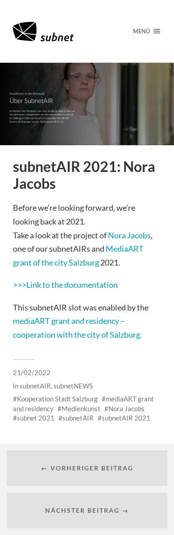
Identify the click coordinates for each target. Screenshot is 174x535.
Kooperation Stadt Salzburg (57, 399)
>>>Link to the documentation (65, 285)
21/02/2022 (31, 372)
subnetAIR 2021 (126, 418)
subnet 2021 (35, 418)
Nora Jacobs (129, 235)
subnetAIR (35, 386)
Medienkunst (81, 408)
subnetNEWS (73, 386)
